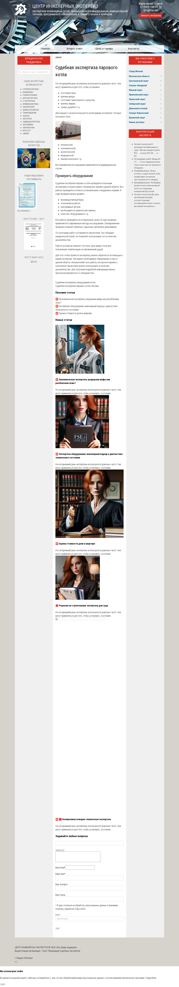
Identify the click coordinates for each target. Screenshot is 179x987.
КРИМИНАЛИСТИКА (30, 104)
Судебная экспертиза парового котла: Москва (77, 286)
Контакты (133, 48)
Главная (45, 48)
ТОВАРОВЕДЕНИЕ (29, 113)
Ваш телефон (61, 884)
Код (62, 850)
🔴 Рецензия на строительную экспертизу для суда (81, 605)
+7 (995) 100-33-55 (151, 7)
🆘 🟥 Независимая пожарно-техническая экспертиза (83, 819)
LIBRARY (58, 57)
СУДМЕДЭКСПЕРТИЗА (31, 122)
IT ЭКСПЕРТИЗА (29, 101)
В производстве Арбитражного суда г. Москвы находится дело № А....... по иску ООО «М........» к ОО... (147, 150)
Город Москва (136, 71)
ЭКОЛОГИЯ (27, 119)
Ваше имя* (60, 873)
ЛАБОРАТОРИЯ (28, 107)
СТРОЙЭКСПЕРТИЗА (31, 89)
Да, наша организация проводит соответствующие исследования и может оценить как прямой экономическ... (147, 200)
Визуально (58, 850)
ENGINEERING (28, 92)
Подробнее (150, 978)
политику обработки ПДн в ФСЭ (70, 908)
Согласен (2, 984)
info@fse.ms (151, 10)
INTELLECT (27, 130)
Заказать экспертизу (151, 15)
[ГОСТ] (34, 249)
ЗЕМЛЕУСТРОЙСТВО (31, 110)
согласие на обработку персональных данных (85, 905)
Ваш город (60, 894)
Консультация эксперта (145, 133)
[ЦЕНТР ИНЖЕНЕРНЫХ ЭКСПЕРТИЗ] (21, 14)
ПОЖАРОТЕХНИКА (30, 95)
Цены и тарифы (104, 48)
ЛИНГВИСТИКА (29, 127)
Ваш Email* (60, 867)
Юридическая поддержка (34, 60)
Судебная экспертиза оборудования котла (75, 282)
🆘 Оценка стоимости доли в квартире (73, 313)
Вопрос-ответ (75, 48)
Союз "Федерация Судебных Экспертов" (61, 950)
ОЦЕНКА (26, 116)
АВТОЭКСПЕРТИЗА (30, 98)
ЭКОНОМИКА (28, 124)
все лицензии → (24, 211)
